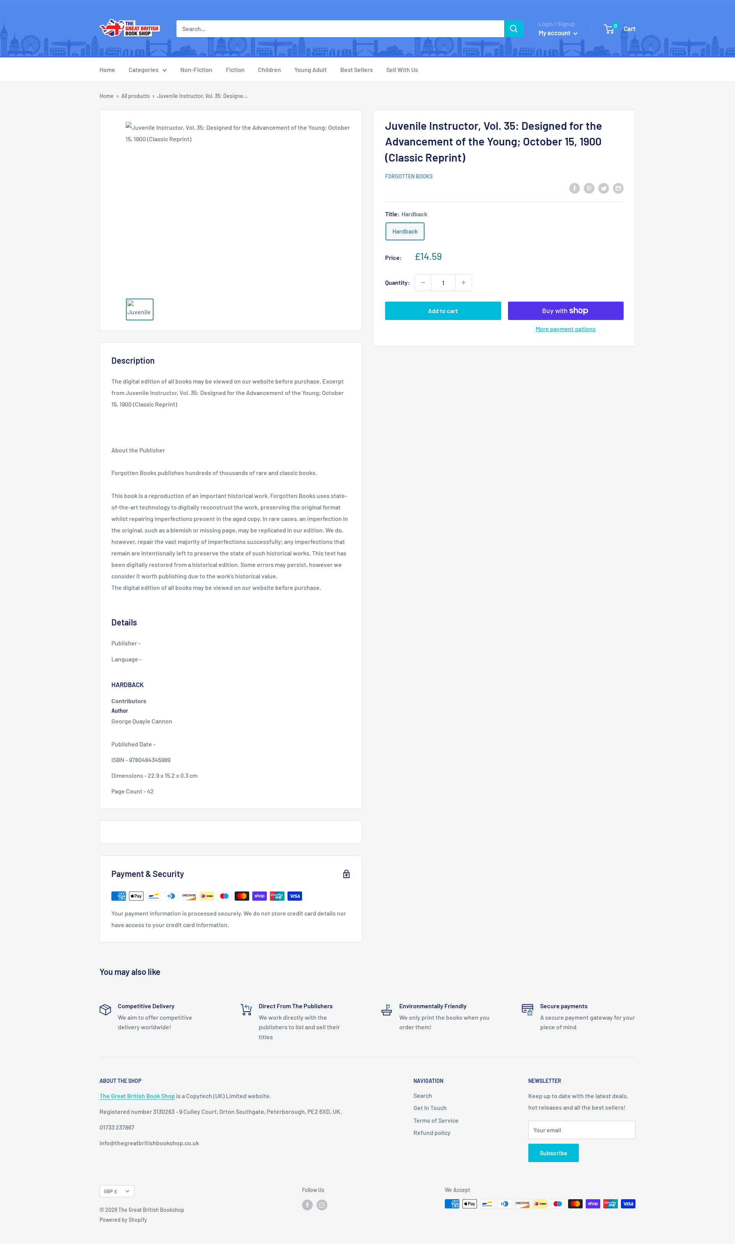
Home (107, 69)
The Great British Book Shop (137, 1095)
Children (269, 69)
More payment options (566, 328)
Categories (143, 69)
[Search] (513, 28)
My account (555, 32)
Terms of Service (436, 1120)
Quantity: (397, 282)
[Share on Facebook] (574, 188)
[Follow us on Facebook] (307, 1204)
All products (135, 96)
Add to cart (443, 310)
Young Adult (310, 69)
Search (422, 1095)
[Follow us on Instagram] (322, 1204)
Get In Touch (430, 1107)
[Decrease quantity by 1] (423, 282)
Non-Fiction (196, 69)
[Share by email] (618, 188)
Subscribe (553, 1152)
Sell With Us (402, 69)
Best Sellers (356, 69)
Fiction (235, 69)
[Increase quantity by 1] (464, 282)
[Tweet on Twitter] (603, 188)
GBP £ (110, 1191)
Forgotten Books (409, 176)
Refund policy (432, 1132)
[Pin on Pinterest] (589, 188)
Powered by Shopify (123, 1219)
